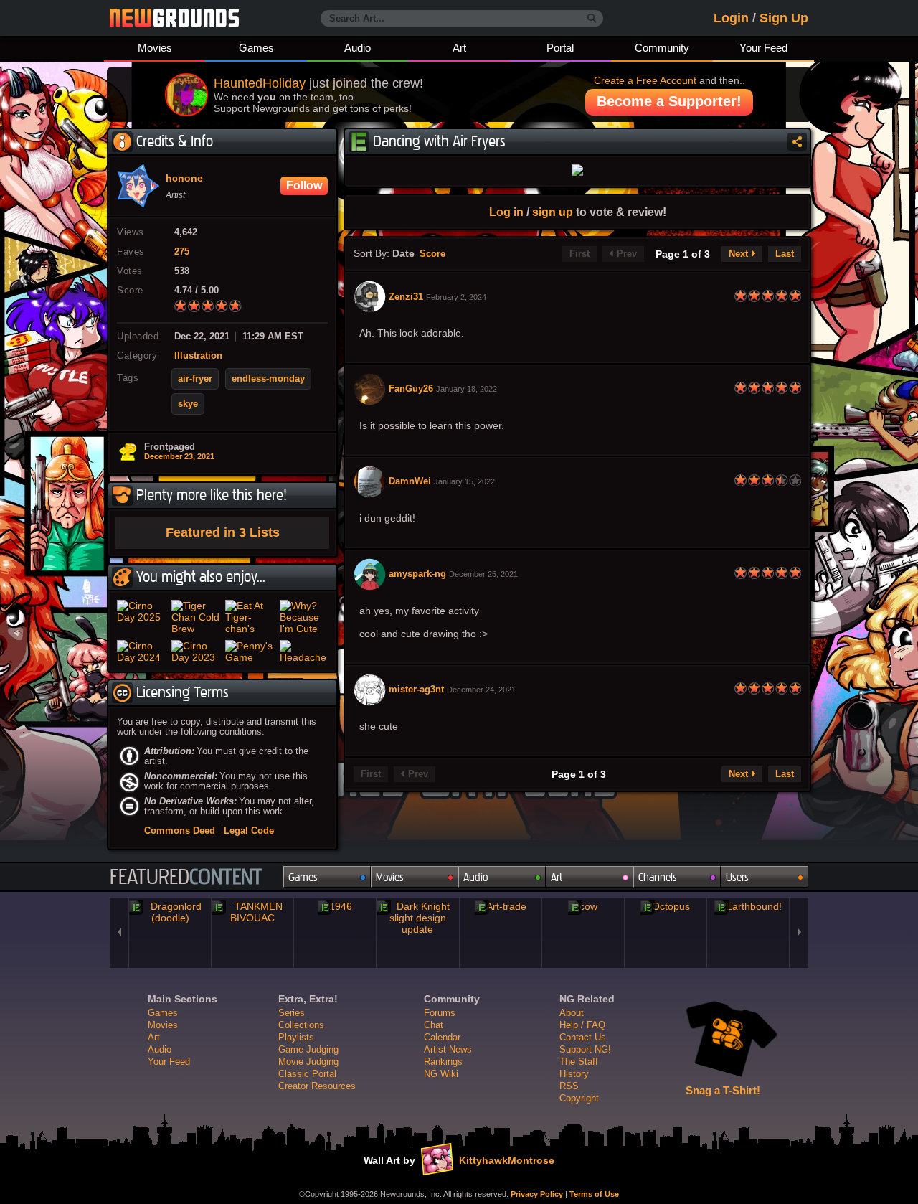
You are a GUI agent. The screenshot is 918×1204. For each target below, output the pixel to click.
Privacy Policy (537, 1194)
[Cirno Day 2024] (141, 651)
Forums (439, 1012)
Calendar (442, 1037)
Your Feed (763, 48)
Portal (560, 48)
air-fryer (195, 379)
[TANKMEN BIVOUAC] (252, 911)
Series (291, 1012)
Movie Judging (308, 1061)
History (574, 1073)
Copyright (579, 1098)
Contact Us (582, 1037)
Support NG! (585, 1049)
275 (181, 252)
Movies (155, 48)
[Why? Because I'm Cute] (304, 617)
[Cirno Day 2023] (195, 651)
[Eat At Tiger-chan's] (249, 617)
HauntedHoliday (260, 83)
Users (737, 877)
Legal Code (249, 830)
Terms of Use (594, 1194)
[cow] (583, 906)
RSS (569, 1086)
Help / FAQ (582, 1025)
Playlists (296, 1037)
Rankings (443, 1061)
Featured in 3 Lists (223, 532)
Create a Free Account (645, 80)
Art (459, 48)
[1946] (335, 906)
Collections (301, 1025)
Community (662, 48)
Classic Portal (307, 1073)
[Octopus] (665, 906)
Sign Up (784, 18)
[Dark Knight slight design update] (417, 917)
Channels (657, 877)
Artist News (448, 1049)
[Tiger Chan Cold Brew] (195, 617)
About (571, 1012)
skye (188, 404)
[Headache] (304, 651)
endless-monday (268, 379)
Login (731, 18)
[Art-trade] (500, 906)
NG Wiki (441, 1073)
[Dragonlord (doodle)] (170, 911)
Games (256, 48)
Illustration (198, 356)
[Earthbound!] (748, 906)
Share (797, 142)
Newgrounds (174, 18)
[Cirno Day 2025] (141, 617)
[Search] (592, 19)
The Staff (578, 1061)
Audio (357, 48)
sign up (552, 211)
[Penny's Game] (249, 651)
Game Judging (308, 1049)
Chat (433, 1025)
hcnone (184, 178)
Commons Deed (179, 830)
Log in (506, 211)
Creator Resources (317, 1086)
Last (784, 254)
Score (432, 254)
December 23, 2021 (179, 456)
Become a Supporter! (669, 101)
